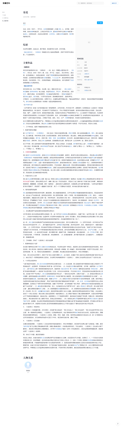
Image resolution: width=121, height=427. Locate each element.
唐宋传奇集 (33, 91)
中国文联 (80, 205)
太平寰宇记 (28, 105)
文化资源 (47, 247)
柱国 (51, 160)
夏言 (43, 160)
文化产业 (91, 230)
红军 (76, 298)
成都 (39, 291)
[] (60, 70)
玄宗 (24, 94)
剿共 (25, 301)
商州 (70, 34)
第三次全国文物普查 (33, 155)
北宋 (44, 29)
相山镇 (59, 179)
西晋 (52, 75)
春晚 (52, 205)
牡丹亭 (96, 200)
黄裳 (58, 155)
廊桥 (57, 162)
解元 (31, 170)
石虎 (72, 80)
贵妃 (47, 94)
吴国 (88, 133)
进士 (26, 34)
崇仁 (43, 140)
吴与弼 (86, 281)
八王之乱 (56, 78)
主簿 (50, 31)
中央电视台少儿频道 (90, 205)
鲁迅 (24, 91)
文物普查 (28, 152)
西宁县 (38, 138)
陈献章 (88, 284)
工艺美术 (93, 232)
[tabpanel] (63, 188)
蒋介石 (92, 298)
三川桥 (34, 162)
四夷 (66, 118)
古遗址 (90, 170)
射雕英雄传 (28, 157)
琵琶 (58, 203)
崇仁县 (46, 123)
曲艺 (61, 225)
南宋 (87, 157)
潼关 (34, 96)
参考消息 (26, 326)
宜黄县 (79, 271)
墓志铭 (49, 167)
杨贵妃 (53, 91)
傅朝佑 (35, 170)
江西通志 (40, 133)
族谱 (89, 289)
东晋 (54, 138)
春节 (54, 208)
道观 (74, 160)
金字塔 (97, 160)
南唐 (31, 31)
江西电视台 (42, 205)
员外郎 (61, 34)
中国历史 (31, 269)
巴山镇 (29, 179)
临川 (100, 167)
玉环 (59, 91)
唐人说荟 (68, 89)
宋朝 (88, 144)
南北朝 (59, 138)
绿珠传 (38, 52)
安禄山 (27, 96)
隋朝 (64, 138)
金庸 (95, 155)
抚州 (88, 74)
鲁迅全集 (94, 269)
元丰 (49, 155)
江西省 (79, 162)
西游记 (83, 286)
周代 (93, 133)
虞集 (39, 286)
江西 (85, 74)
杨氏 (65, 94)
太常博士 (52, 34)
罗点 (93, 157)
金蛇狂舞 (66, 205)
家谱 (82, 276)
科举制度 (45, 146)
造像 (67, 165)
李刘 (79, 279)
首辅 (40, 160)
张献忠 (44, 291)
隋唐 (56, 31)
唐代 (27, 101)
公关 (61, 255)
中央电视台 (64, 214)
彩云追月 (87, 203)
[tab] (24, 23)
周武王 (71, 133)
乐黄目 (86, 90)
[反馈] (117, 423)
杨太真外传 (88, 79)
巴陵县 (28, 140)
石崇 (44, 78)
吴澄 (81, 281)
